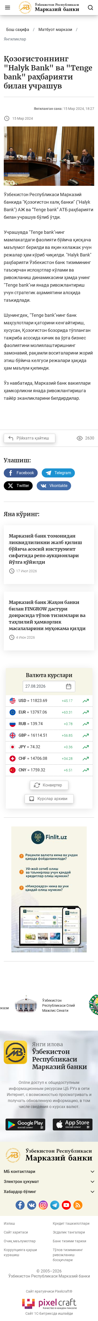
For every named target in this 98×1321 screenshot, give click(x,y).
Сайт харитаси (16, 1232)
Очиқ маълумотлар (20, 1241)
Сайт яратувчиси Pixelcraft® (49, 1291)
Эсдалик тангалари (69, 1232)
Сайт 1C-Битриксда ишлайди (49, 1313)
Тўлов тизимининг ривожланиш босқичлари (68, 1255)
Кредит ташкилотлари (71, 1223)
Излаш (9, 1223)
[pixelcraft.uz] (49, 1303)
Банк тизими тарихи (69, 1241)
